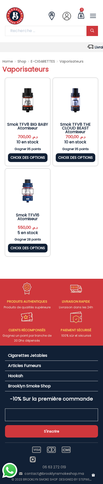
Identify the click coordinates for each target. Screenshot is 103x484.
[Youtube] (56, 459)
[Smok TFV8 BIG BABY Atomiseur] (27, 100)
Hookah (15, 376)
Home (7, 61)
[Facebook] (44, 459)
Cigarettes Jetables (27, 355)
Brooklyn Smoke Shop (29, 386)
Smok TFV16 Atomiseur (27, 217)
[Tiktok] (67, 459)
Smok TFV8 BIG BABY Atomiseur (27, 126)
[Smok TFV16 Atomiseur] (27, 191)
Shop (22, 61)
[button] (51, 356)
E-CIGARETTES (43, 61)
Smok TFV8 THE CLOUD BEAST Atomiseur (75, 128)
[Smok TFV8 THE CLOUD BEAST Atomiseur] (75, 100)
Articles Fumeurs (24, 365)
